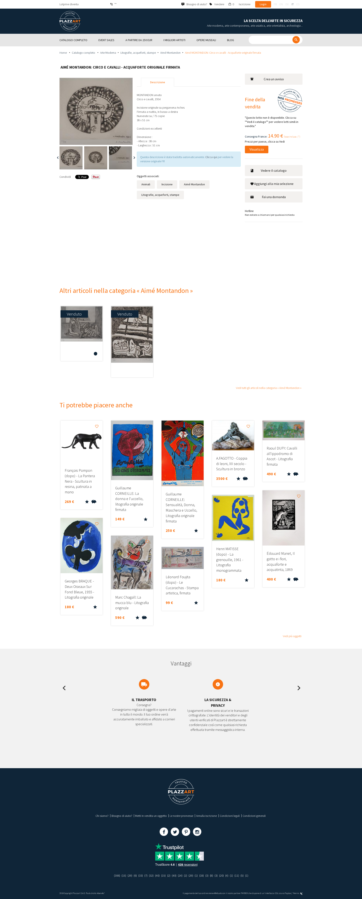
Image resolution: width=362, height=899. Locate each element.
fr (275, 4)
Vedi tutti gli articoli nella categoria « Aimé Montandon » (268, 388)
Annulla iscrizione (206, 816)
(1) (196, 875)
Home (63, 53)
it (293, 4)
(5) (242, 875)
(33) (140, 875)
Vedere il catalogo (274, 170)
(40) (157, 875)
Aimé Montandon (170, 53)
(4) (226, 875)
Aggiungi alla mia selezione (273, 184)
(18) (201, 875)
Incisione (167, 184)
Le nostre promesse (181, 816)
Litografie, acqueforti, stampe (138, 53)
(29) (130, 875)
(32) (151, 875)
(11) (236, 875)
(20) (221, 875)
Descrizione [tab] (157, 82)
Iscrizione (244, 4)
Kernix (296, 893)
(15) (124, 875)
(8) (211, 875)
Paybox (288, 893)
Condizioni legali (230, 816)
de (287, 4)
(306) (117, 875)
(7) (145, 875)
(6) (135, 875)
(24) (180, 875)
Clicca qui (211, 157)
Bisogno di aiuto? (121, 816)
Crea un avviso (274, 79)
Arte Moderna (108, 53)
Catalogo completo (84, 53)
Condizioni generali (254, 816)
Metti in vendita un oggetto (151, 816)
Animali (145, 184)
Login (263, 4)
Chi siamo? (102, 816)
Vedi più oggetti (292, 636)
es (297, 4)
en (281, 4)
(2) (168, 875)
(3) (206, 875)
